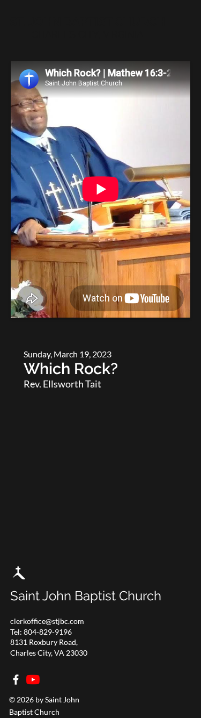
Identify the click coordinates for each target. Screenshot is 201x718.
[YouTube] (33, 679)
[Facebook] (16, 679)
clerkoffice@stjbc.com (47, 621)
